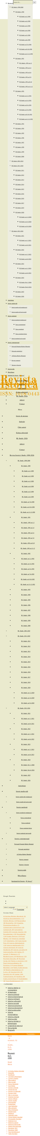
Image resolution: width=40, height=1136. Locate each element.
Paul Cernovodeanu (12, 963)
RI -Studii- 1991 (20, 58)
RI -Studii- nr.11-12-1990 (26, 54)
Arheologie (12, 992)
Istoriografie (11, 369)
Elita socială (12, 1082)
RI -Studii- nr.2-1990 (24, 21)
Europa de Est (12, 1089)
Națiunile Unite (12, 1115)
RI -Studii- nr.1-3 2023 (25, 268)
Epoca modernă (20, 329)
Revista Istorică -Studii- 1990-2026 (22, 455)
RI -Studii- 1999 (20, 152)
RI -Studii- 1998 (20, 147)
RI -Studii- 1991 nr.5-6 (25, 72)
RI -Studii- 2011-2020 (17, 166)
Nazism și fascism (16, 365)
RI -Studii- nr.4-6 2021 (25, 245)
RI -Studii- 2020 (20, 212)
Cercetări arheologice (15, 1077)
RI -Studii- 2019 (20, 208)
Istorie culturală (14, 1001)
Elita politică (12, 1080)
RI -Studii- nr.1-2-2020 (25, 217)
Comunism (8, 930)
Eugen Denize (14, 936)
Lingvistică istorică (15, 1026)
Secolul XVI (16, 972)
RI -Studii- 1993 (20, 124)
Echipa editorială (22, 392)
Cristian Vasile (19, 932)
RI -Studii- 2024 (20, 277)
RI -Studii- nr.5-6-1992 (25, 105)
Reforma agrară (13, 1123)
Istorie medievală (12, 303)
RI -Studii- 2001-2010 (17, 161)
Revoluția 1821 (13, 1128)
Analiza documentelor (13, 918)
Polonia (7, 965)
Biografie (11, 923)
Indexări (22, 384)
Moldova (22, 956)
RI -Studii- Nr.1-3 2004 (25, 282)
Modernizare (9, 956)
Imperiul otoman (13, 1097)
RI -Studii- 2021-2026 (17, 231)
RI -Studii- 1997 (20, 142)
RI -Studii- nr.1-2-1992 (25, 96)
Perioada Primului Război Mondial (21, 346)
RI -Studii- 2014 (20, 184)
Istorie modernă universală (19, 338)
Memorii (15, 954)
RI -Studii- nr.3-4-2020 (25, 222)
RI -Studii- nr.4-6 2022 (25, 259)
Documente (12, 1028)
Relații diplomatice (14, 970)
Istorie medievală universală (19, 312)
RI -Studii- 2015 (20, 189)
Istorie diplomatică (15, 997)
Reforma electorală (14, 1124)
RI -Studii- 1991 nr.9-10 (25, 82)
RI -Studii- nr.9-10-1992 (25, 114)
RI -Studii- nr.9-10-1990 (25, 49)
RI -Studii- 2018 (20, 198)
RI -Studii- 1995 (20, 133)
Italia (20, 952)
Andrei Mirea (10, 921)
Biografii (11, 1030)
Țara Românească (14, 981)
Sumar (19, 974)
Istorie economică (15, 1006)
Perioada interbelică (17, 351)
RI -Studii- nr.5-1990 (24, 35)
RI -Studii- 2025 (20, 292)
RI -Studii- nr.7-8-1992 (25, 110)
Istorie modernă (12, 316)
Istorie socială (20, 950)
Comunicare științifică (13, 927)
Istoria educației (14, 1010)
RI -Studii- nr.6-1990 (24, 40)
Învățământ (11, 1104)
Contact (22, 404)
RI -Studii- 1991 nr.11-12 (26, 86)
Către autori (22, 388)
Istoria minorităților (13, 1013)
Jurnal (7, 954)
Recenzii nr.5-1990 (11, 1055)
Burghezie (11, 1075)
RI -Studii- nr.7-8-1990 (25, 44)
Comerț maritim (13, 1078)
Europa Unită (12, 1093)
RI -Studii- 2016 (20, 194)
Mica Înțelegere (13, 1110)
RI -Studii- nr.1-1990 (24, 16)
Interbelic (12, 941)
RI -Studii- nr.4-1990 (24, 30)
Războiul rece (12, 1121)
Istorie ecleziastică (15, 1008)
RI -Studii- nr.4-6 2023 (25, 273)
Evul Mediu (11, 1086)
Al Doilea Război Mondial (19, 356)
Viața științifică (10, 979)
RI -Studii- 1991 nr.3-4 (25, 68)
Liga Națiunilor (12, 1106)
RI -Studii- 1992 (20, 91)
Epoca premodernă (20, 324)
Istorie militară (10, 947)
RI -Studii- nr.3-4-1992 (25, 100)
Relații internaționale (14, 1126)
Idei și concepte (13, 1095)
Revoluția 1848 (13, 1130)
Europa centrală (13, 1088)
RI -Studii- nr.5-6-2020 (25, 226)
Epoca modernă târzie (21, 334)
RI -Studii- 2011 (20, 170)
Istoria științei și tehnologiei (14, 1022)
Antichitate (11, 300)
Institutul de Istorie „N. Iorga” (22, 881)
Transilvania (9, 976)
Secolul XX (8, 974)
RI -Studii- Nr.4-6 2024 (25, 287)
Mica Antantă (12, 1108)
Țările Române (12, 1134)
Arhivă (22, 400)
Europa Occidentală (14, 1091)
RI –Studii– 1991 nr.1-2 (25, 63)
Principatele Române (14, 1119)
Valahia (20, 976)
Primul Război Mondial (15, 1117)
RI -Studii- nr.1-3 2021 (25, 240)
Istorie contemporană (13, 342)
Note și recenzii (19, 961)
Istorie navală (12, 1100)
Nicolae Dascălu (11, 959)
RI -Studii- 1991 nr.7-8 (25, 77)
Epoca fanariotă (13, 1084)
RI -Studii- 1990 (20, 12)
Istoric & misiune (22, 380)
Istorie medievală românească (19, 307)
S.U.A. (7, 972)
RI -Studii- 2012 (20, 175)
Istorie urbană (13, 1017)
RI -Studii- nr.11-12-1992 (26, 119)
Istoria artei (12, 1019)
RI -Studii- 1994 (20, 128)
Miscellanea (11, 372)
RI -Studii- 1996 (20, 138)
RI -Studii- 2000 (20, 156)
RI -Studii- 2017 (20, 203)
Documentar (9, 934)
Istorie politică (13, 994)
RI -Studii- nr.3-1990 (24, 26)
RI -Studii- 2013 (20, 180)
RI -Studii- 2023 (20, 264)
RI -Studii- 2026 (20, 296)
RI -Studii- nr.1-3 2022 (25, 254)
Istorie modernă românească (19, 320)
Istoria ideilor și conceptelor (14, 989)
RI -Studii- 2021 (20, 236)
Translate (20, 909)
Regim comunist (16, 360)
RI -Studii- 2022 (20, 250)
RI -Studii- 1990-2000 (17, 7)
